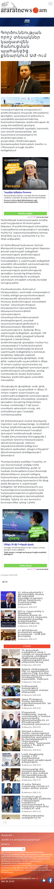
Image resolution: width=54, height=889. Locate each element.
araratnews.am (7, 863)
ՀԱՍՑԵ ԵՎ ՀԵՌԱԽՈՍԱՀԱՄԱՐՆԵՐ (20, 840)
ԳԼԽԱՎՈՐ (7, 835)
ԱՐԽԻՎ (5, 844)
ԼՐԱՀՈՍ (27, 646)
